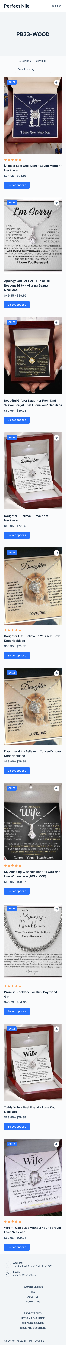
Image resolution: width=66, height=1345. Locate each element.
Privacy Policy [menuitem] (33, 1313)
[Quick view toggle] (56, 82)
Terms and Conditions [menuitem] (33, 1328)
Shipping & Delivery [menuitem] (33, 1323)
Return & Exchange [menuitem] (33, 1318)
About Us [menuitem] (33, 1296)
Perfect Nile (17, 6)
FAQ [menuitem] (33, 1291)
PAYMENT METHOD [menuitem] (33, 1287)
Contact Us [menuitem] (33, 1301)
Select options (17, 185)
